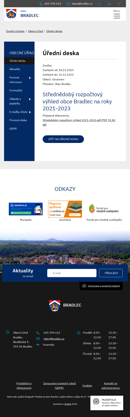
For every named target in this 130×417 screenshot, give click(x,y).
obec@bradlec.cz (54, 338)
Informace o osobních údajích (104, 285)
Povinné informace (15, 80)
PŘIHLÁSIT (111, 273)
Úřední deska (54, 31)
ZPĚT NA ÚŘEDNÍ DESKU (63, 139)
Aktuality (14, 69)
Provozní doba (18, 120)
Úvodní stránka (15, 31)
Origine (67, 403)
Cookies (87, 385)
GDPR (13, 128)
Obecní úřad (35, 31)
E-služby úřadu (18, 112)
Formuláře (15, 90)
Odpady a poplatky (15, 101)
